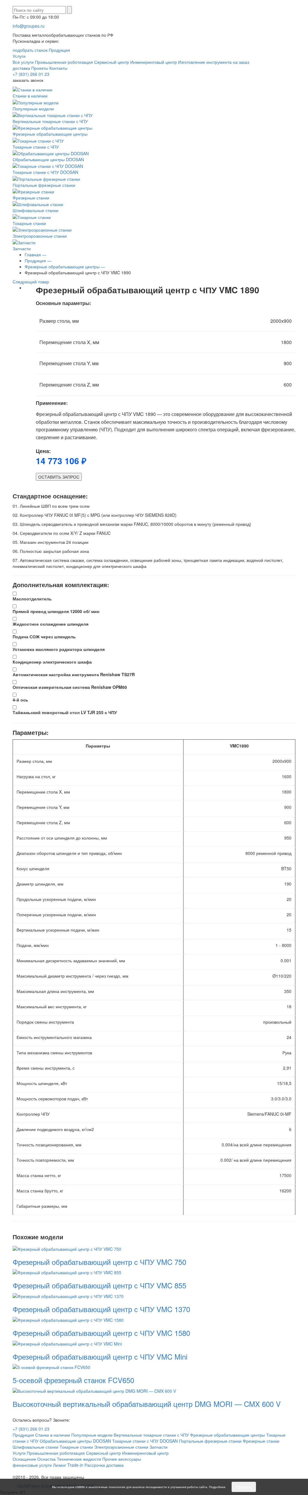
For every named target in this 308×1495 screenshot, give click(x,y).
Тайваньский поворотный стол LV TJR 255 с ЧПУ (65, 712)
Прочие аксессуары (121, 1459)
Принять (244, 1487)
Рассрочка (95, 1465)
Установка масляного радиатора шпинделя (59, 649)
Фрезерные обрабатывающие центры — (65, 267)
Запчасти (22, 248)
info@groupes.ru (29, 26)
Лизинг (59, 1465)
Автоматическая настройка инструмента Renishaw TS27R (74, 674)
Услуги (19, 56)
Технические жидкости (79, 1459)
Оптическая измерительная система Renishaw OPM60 (70, 687)
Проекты (39, 68)
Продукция (59, 50)
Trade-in (75, 1465)
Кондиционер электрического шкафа (52, 662)
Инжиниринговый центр (153, 62)
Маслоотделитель (32, 599)
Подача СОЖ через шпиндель (44, 636)
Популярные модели (33, 108)
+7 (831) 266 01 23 (31, 74)
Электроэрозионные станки (40, 236)
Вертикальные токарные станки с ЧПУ (50, 121)
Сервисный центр (111, 62)
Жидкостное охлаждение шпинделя (50, 624)
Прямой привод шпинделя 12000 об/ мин (56, 611)
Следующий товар (31, 282)
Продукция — (38, 260)
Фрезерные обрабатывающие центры (50, 134)
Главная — (35, 254)
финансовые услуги (32, 1465)
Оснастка (46, 1459)
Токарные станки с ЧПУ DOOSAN (45, 172)
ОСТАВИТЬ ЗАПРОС (58, 477)
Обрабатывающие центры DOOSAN (48, 159)
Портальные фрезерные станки (44, 185)
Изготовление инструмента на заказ (213, 62)
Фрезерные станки (31, 198)
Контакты (58, 68)
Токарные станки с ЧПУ (36, 147)
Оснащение (24, 1459)
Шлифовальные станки (35, 210)
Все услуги (23, 62)
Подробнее (217, 1487)
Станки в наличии (30, 96)
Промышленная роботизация (64, 62)
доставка (21, 68)
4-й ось (20, 700)
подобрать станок (30, 50)
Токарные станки (29, 223)
